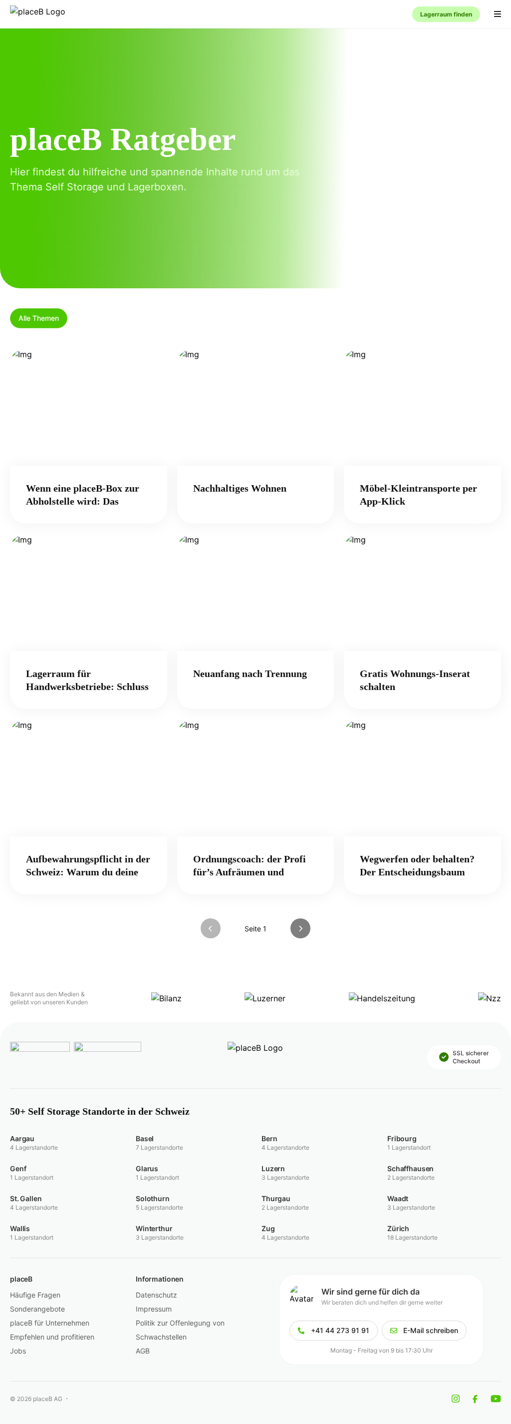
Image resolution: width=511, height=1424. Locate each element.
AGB (143, 1351)
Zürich (398, 1228)
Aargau (22, 1138)
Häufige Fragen (35, 1295)
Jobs (18, 1351)
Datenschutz (156, 1295)
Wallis (20, 1228)
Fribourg (402, 1138)
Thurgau (275, 1198)
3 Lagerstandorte (285, 1177)
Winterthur (154, 1228)
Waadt (397, 1198)
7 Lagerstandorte (159, 1147)
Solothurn (153, 1198)
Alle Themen (38, 318)
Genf (18, 1168)
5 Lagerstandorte (159, 1207)
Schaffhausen (410, 1168)
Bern (269, 1138)
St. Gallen (26, 1198)
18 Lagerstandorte (412, 1237)
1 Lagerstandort (409, 1147)
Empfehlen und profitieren (52, 1337)
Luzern (273, 1168)
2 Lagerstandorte (411, 1177)
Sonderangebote (37, 1309)
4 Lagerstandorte (34, 1147)
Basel (145, 1138)
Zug (268, 1228)
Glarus (147, 1168)
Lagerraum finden (446, 14)
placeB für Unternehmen (49, 1323)
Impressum (154, 1309)
